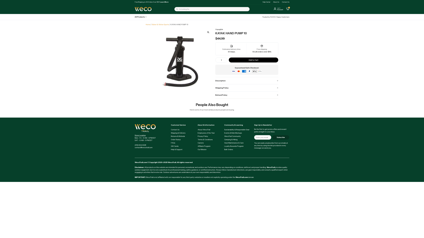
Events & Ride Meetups (233, 133)
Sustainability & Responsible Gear (236, 130)
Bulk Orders (228, 149)
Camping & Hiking (231, 140)
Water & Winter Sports (160, 24)
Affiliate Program (204, 146)
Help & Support (176, 149)
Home (148, 24)
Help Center (266, 2)
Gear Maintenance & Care (234, 143)
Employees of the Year (206, 133)
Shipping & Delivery (178, 133)
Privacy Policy (203, 136)
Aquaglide (219, 29)
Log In (278, 8)
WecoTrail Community (232, 136)
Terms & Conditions (205, 140)
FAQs (173, 143)
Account (280, 9)
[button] (208, 32)
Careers (201, 143)
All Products (140, 17)
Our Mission (202, 149)
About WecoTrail (204, 130)
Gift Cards (175, 146)
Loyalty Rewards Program (234, 146)
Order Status (176, 140)
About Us (276, 2)
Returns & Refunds (178, 136)
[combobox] (212, 9)
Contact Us (285, 2)
